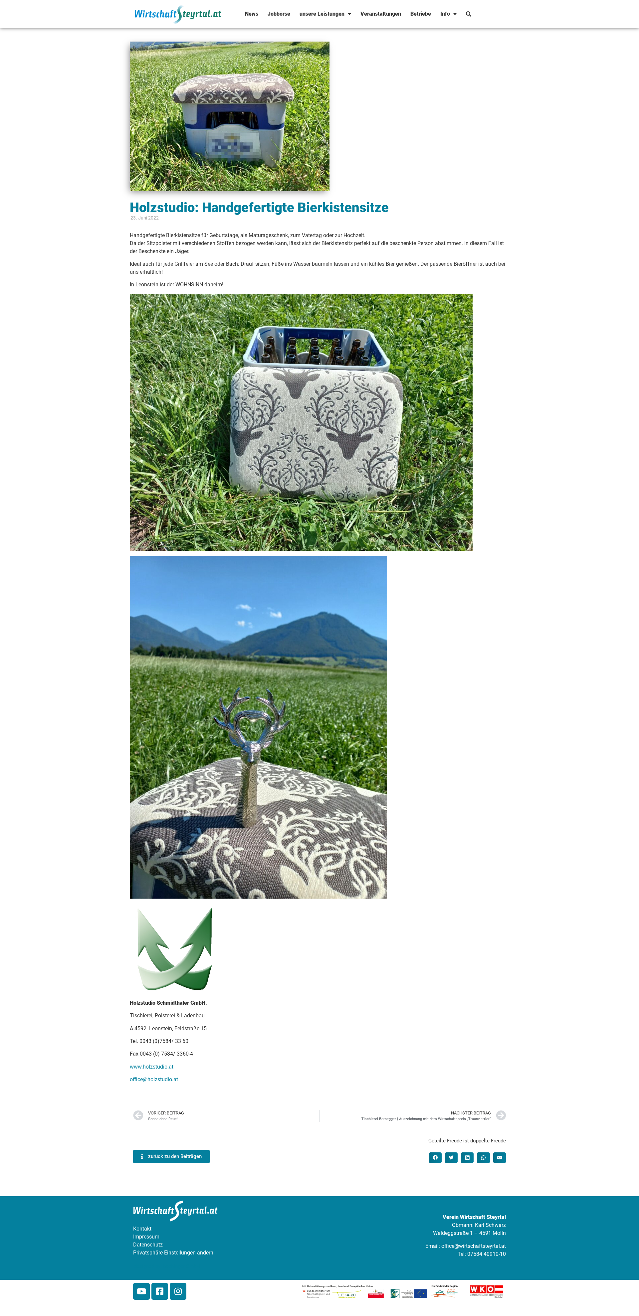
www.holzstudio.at (151, 1067)
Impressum (146, 1237)
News (251, 14)
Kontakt (142, 1229)
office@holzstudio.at (154, 1079)
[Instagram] (178, 1291)
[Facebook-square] (159, 1291)
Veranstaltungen (380, 14)
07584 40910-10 (486, 1254)
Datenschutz (148, 1245)
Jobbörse (279, 14)
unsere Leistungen (322, 14)
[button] (435, 1157)
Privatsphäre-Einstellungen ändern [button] (173, 1252)
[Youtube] (141, 1291)
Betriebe (420, 14)
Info (445, 14)
